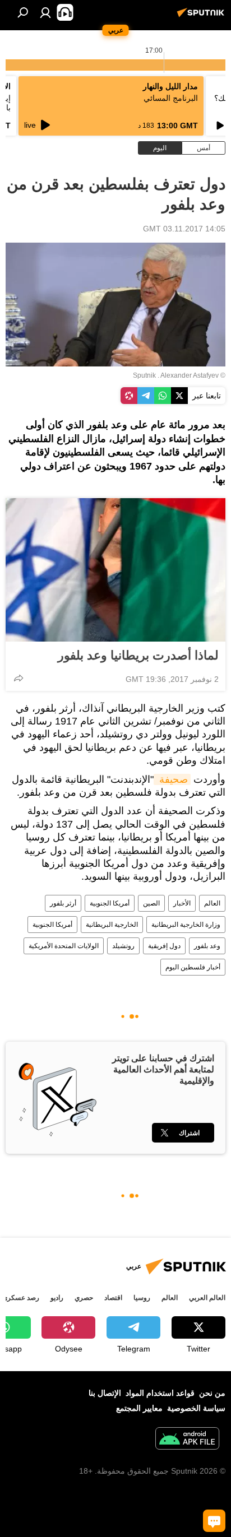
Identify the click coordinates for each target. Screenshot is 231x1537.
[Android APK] (187, 1439)
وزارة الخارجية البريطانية (185, 924)
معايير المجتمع (139, 1408)
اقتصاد (113, 1298)
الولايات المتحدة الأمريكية (64, 946)
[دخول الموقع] (45, 12)
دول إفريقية (164, 946)
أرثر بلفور (63, 903)
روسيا (141, 1298)
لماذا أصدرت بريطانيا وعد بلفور (138, 655)
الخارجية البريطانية (112, 924)
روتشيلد (123, 946)
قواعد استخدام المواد (160, 1393)
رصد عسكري (20, 1298)
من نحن (212, 1393)
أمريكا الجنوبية (110, 903)
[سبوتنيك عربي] (202, 16)
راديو (56, 1298)
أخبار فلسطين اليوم (192, 967)
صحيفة (172, 779)
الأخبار (182, 903)
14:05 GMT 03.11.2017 (184, 228)
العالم (212, 903)
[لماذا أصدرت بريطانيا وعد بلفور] (115, 570)
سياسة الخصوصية (196, 1408)
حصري (84, 1298)
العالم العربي (207, 1298)
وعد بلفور (207, 946)
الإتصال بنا (105, 1393)
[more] (18, 678)
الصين (151, 903)
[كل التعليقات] (214, 1521)
